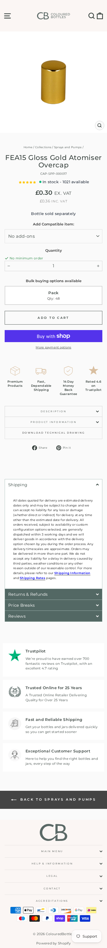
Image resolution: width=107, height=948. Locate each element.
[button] (27, 182)
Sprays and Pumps (67, 147)
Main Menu (52, 851)
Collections (43, 147)
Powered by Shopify (53, 943)
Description (53, 411)
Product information (53, 421)
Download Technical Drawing (53, 432)
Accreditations (52, 900)
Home (28, 147)
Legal (52, 875)
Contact (52, 888)
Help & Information (52, 863)
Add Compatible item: (53, 224)
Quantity (53, 250)
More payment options (53, 347)
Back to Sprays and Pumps (57, 799)
